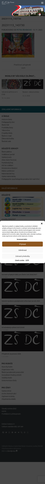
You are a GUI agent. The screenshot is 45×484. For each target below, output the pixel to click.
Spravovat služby (22, 239)
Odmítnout (22, 250)
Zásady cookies (19, 260)
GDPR (27, 260)
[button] (42, 223)
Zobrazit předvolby (22, 256)
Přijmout (22, 244)
